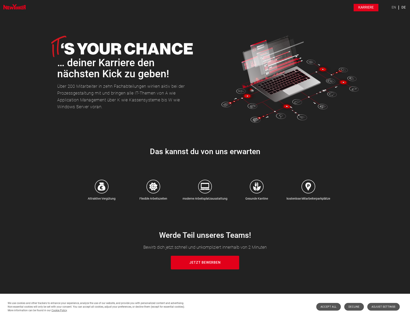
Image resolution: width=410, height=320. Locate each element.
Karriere (366, 7)
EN (394, 7)
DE (403, 7)
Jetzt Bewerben (204, 262)
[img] (14, 6)
